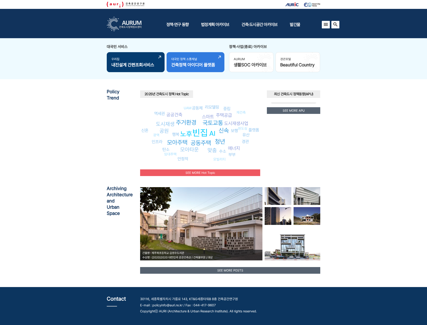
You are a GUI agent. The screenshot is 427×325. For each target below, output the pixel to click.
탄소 (165, 149)
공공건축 (174, 114)
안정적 (182, 158)
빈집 (200, 132)
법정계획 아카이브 (215, 24)
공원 (164, 131)
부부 (232, 154)
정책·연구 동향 (177, 24)
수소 (222, 151)
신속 (224, 130)
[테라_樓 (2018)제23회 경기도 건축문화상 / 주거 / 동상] (292, 243)
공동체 (197, 107)
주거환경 (186, 122)
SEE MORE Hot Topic (200, 172)
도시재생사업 (236, 123)
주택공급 (224, 115)
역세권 (159, 113)
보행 (234, 130)
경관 (245, 141)
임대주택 (170, 154)
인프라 (157, 141)
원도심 (242, 128)
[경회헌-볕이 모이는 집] (307, 216)
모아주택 (177, 142)
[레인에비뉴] (278, 196)
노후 (186, 134)
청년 (220, 141)
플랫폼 (253, 129)
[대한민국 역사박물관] (307, 196)
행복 (175, 134)
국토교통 (213, 122)
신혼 (144, 130)
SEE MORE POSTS (230, 270)
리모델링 (212, 107)
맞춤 (212, 150)
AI (212, 133)
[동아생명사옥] (278, 216)
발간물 (295, 24)
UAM (187, 108)
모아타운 (189, 149)
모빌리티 (219, 159)
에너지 (234, 148)
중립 (226, 108)
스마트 (208, 116)
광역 (156, 135)
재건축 (241, 112)
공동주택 (201, 142)
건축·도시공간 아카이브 (259, 24)
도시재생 (165, 124)
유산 (246, 134)
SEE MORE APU (294, 110)
